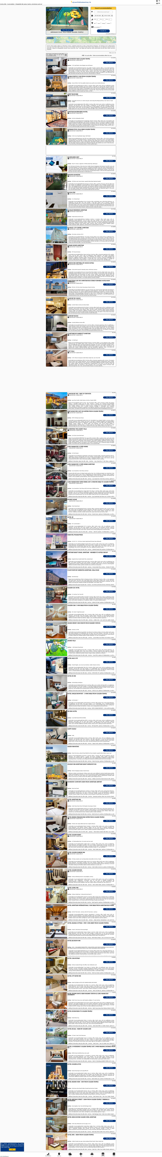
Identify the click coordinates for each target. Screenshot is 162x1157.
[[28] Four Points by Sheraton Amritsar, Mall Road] (56, 577)
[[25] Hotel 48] (56, 524)
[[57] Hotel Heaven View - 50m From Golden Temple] (56, 1088)
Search (103, 31)
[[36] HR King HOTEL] (56, 718)
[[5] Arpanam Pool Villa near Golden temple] (56, 136)
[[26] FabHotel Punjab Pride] (56, 541)
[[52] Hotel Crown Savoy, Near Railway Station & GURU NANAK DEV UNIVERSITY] (56, 1000)
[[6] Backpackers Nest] (56, 164)
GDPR (9, 1147)
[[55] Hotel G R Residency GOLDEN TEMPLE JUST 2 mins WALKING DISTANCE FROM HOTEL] (56, 1053)
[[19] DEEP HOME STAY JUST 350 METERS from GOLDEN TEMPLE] (56, 418)
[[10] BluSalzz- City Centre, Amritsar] (56, 234)
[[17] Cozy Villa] (56, 358)
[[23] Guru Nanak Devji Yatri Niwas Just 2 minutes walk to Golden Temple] (56, 489)
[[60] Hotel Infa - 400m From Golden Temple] (56, 1141)
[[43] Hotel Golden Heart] (56, 841)
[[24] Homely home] (56, 506)
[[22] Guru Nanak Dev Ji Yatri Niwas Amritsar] (56, 471)
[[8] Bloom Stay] (56, 199)
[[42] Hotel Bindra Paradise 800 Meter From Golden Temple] (56, 824)
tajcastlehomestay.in (81, 2)
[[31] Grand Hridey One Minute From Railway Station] (56, 630)
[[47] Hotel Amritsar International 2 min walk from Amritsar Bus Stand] (56, 912)
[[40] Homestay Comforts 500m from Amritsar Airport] (56, 788)
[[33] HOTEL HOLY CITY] (56, 665)
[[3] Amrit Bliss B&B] (56, 101)
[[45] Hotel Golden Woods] (56, 877)
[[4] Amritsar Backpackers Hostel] (56, 118)
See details (109, 62)
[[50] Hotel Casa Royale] (56, 965)
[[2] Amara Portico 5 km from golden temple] (56, 83)
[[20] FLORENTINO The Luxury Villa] (56, 436)
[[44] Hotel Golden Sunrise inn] (56, 859)
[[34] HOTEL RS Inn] (56, 683)
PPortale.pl (7, 1156)
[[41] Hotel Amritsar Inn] (56, 806)
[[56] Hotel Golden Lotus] (56, 1071)
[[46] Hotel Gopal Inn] (56, 894)
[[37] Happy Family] (56, 736)
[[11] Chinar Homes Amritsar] (56, 252)
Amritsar (48, 60)
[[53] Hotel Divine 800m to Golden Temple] (56, 1018)
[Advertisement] (81, 379)
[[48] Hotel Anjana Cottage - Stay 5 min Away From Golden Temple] (56, 930)
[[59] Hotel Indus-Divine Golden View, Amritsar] (56, 1124)
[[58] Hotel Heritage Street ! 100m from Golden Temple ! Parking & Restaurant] (56, 1106)
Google (2, 1144)
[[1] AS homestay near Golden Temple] (56, 65)
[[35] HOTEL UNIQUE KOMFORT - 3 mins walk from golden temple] (56, 700)
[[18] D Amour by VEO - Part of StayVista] (56, 400)
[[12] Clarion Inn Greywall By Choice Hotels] (56, 270)
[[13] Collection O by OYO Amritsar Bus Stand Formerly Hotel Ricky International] (56, 287)
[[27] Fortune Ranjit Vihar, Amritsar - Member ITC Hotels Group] (56, 559)
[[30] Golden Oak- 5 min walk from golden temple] (56, 612)
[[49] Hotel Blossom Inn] (56, 947)
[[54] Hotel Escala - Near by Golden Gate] (56, 1036)
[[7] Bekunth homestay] (56, 181)
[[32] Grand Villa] (56, 647)
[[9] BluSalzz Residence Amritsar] (56, 217)
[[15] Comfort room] (56, 323)
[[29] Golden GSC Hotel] (56, 594)
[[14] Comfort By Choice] (56, 305)
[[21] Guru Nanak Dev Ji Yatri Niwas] (56, 453)
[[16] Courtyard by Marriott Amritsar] (56, 340)
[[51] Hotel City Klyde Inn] (56, 983)
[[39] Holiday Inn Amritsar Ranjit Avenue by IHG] (56, 771)
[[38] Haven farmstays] (56, 753)
